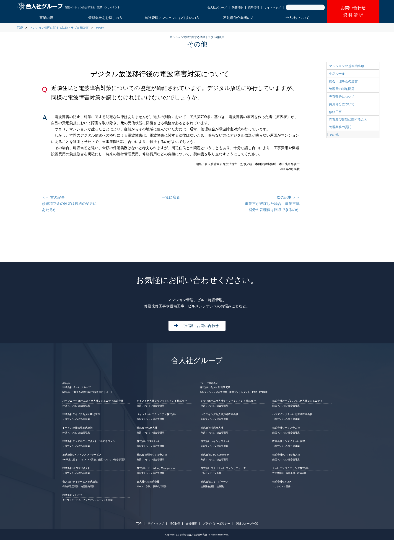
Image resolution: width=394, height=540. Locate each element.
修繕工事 (335, 112)
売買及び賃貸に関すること (348, 119)
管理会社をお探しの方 (105, 18)
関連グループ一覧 (247, 523)
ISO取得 (175, 523)
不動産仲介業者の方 (238, 18)
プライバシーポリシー (216, 523)
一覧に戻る (171, 197)
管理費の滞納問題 (342, 89)
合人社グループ (217, 7)
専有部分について (342, 96)
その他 (99, 27)
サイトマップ (272, 7)
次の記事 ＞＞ (272, 203)
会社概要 (191, 523)
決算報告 (237, 7)
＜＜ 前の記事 (69, 203)
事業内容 (46, 18)
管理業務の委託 (340, 127)
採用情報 (253, 7)
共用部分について (342, 104)
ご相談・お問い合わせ (200, 326)
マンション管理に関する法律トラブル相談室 (59, 27)
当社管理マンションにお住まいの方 (172, 18)
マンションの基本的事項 (346, 66)
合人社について (297, 18)
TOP (20, 27)
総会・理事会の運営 (343, 81)
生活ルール (337, 73)
